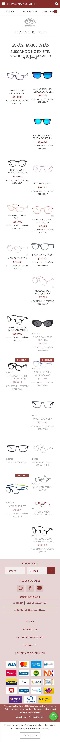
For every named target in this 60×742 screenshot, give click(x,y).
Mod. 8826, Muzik (17, 258)
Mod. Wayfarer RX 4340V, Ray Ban (17, 377)
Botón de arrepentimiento (30, 712)
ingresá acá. (51, 709)
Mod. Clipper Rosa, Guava (42, 292)
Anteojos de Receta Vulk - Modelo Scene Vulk (17, 92)
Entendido (30, 735)
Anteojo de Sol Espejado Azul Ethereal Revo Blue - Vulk (42, 90)
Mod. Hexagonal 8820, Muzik (42, 221)
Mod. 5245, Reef (17, 506)
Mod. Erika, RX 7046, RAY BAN (42, 373)
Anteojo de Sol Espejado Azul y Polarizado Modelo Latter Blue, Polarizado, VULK (42, 136)
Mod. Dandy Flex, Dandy (43, 488)
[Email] (39, 588)
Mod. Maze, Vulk (42, 183)
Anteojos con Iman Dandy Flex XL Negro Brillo (17, 328)
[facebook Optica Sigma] (30, 588)
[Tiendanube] (30, 718)
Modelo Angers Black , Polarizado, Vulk (42, 338)
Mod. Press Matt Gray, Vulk (42, 463)
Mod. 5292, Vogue (42, 254)
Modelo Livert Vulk (17, 216)
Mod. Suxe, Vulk (42, 418)
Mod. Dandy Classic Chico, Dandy (43, 513)
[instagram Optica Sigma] (20, 588)
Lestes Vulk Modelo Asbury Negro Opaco (17, 171)
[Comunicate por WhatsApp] (53, 716)
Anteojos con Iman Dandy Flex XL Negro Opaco (42, 540)
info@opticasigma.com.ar (37, 603)
